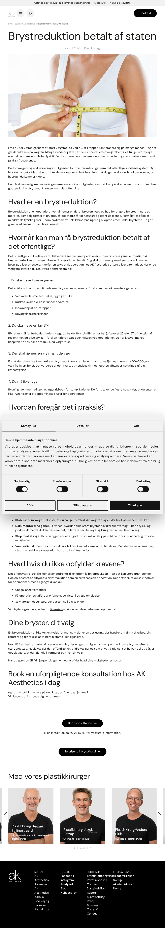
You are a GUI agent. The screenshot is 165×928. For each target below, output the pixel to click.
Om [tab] (136, 426)
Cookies (92, 884)
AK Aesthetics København (41, 880)
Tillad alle (135, 505)
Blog (17, 24)
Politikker (93, 872)
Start (10, 24)
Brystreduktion (18, 211)
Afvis (30, 505)
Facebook (67, 876)
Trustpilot (67, 884)
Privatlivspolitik (97, 880)
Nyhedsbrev (69, 892)
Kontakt (39, 872)
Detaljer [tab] (82, 426)
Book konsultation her (82, 723)
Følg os (65, 872)
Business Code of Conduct (93, 909)
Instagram (67, 880)
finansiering (57, 609)
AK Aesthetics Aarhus (41, 893)
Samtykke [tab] (28, 426)
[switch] (62, 489)
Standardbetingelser (100, 876)
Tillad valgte (82, 505)
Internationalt (122, 872)
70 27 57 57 (78, 733)
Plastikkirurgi (28, 24)
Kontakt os (41, 909)
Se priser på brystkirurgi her (82, 751)
